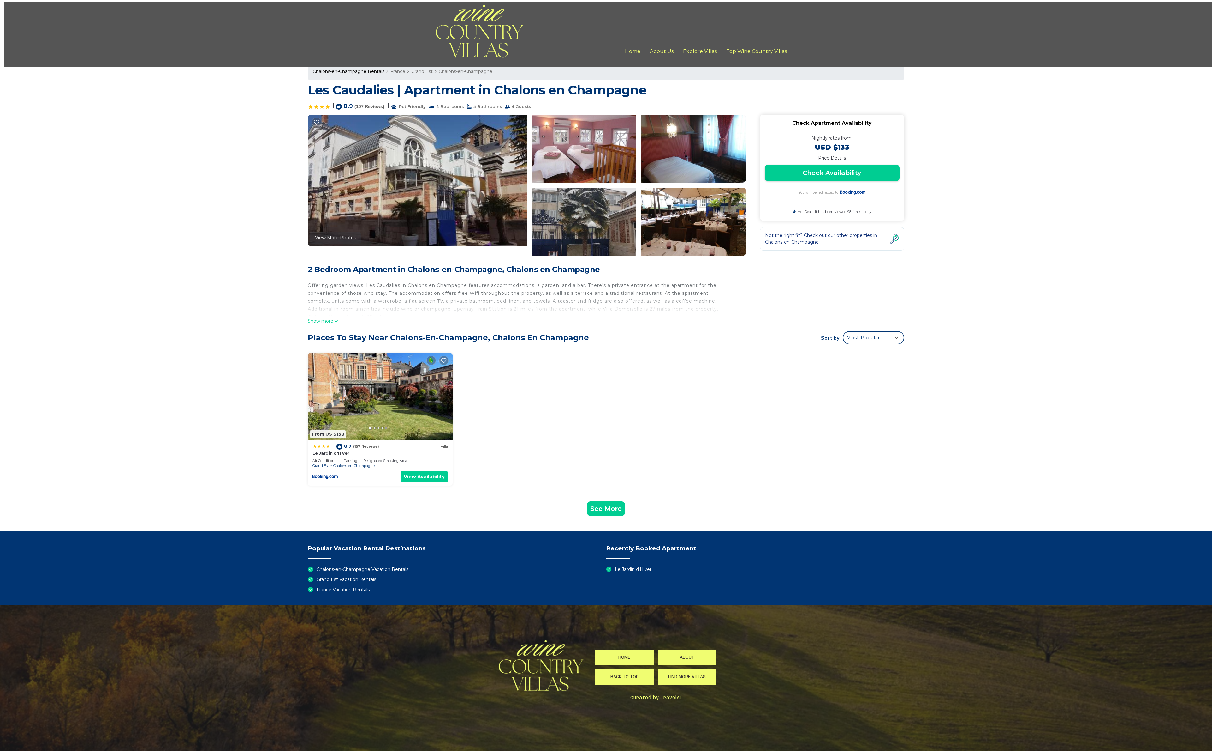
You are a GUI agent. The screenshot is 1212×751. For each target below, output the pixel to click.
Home (632, 51)
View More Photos (335, 237)
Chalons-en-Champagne (465, 71)
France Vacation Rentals (343, 589)
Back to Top (624, 677)
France (397, 71)
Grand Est (422, 71)
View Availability (424, 477)
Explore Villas (700, 51)
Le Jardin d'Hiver (330, 453)
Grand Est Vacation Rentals (346, 579)
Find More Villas (687, 677)
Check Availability (832, 173)
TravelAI (671, 698)
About (687, 657)
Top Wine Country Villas (756, 51)
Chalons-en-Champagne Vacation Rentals (362, 569)
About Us (662, 51)
